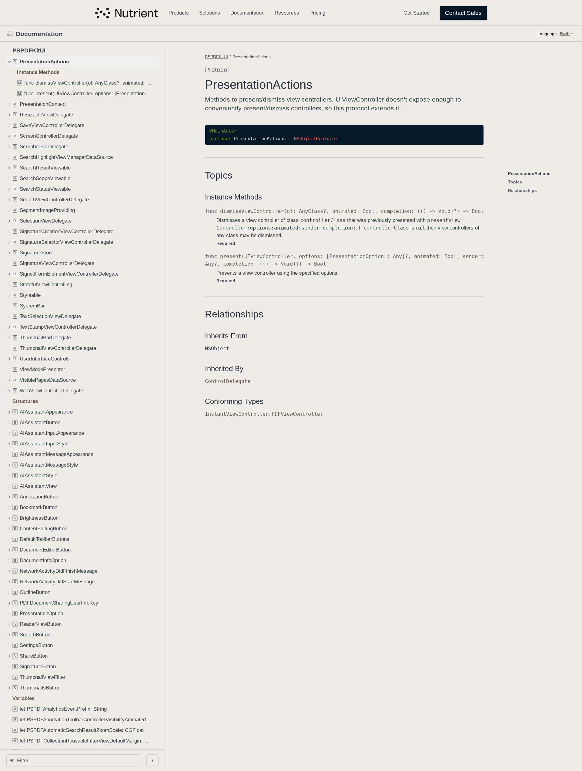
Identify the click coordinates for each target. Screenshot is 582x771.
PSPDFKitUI (216, 56)
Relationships (234, 314)
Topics (218, 175)
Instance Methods (233, 197)
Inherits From (226, 336)
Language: (547, 33)
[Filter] (75, 760)
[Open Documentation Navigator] (9, 33)
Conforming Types (234, 401)
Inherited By (224, 368)
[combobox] (75, 760)
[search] (73, 760)
